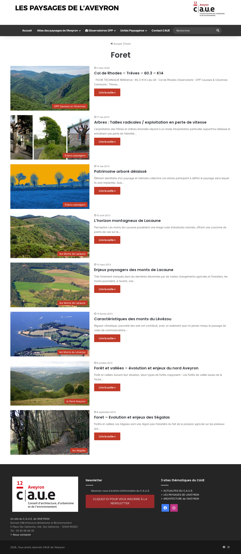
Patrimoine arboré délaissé (120, 171)
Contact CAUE (161, 30)
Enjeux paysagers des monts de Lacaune (133, 269)
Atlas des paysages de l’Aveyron (57, 30)
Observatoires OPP (100, 30)
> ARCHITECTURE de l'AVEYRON (180, 498)
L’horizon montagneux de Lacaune (127, 220)
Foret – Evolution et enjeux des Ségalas (132, 417)
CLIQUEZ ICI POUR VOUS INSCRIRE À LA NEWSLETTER (120, 501)
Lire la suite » (107, 92)
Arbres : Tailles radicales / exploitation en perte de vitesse (150, 122)
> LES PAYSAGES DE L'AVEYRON (180, 494)
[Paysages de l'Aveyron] (120, 8)
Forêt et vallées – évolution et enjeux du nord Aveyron (146, 368)
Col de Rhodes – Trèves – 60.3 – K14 (128, 73)
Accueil (27, 30)
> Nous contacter (20, 534)
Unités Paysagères (132, 30)
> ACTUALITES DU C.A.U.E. (177, 490)
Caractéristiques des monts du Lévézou (132, 319)
